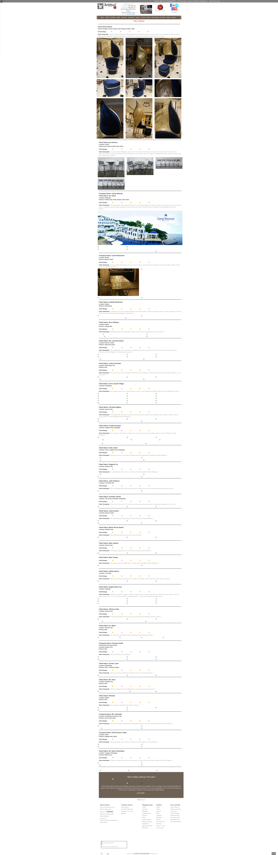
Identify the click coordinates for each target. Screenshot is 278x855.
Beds (157, 813)
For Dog (158, 823)
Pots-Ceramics (160, 821)
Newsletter (174, 12)
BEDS (118, 17)
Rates (144, 817)
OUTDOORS (131, 17)
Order (144, 807)
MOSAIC (138, 17)
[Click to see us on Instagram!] (172, 8)
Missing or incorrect (127, 811)
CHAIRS (107, 17)
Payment (144, 809)
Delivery (144, 815)
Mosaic (158, 819)
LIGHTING (124, 17)
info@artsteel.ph (131, 14)
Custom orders (146, 819)
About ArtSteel (104, 816)
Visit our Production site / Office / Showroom (107, 808)
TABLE (102, 17)
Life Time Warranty (127, 809)
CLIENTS (173, 17)
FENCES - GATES (145, 17)
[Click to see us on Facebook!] (171, 5)
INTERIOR (113, 17)
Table (158, 807)
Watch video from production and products (108, 821)
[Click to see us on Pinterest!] (175, 8)
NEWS (168, 17)
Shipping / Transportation (146, 812)
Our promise (125, 807)
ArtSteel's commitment (107, 814)
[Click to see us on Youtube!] (174, 5)
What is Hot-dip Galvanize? (147, 822)
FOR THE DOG (155, 17)
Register (123, 813)
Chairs (158, 809)
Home (273, 853)
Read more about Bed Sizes (147, 827)
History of (106, 812)
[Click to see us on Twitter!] (177, 5)
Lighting (158, 815)
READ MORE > (141, 793)
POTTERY (162, 17)
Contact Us (103, 818)
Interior (158, 811)
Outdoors (159, 817)
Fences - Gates (160, 825)
